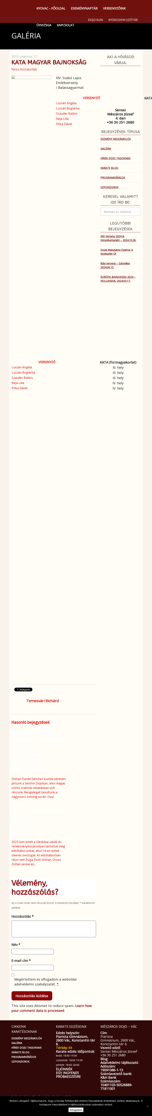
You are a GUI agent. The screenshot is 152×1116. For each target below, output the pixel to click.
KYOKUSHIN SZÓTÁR (123, 20)
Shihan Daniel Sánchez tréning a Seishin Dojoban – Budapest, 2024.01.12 (37, 750)
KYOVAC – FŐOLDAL (51, 8)
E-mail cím (21, 960)
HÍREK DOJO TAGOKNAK (115, 158)
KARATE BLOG (109, 168)
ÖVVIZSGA (44, 25)
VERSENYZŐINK (114, 8)
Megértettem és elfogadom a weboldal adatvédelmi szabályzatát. (45, 981)
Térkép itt (64, 1047)
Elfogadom (76, 1109)
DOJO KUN (95, 20)
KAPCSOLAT (65, 25)
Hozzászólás (22, 916)
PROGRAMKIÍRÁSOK (112, 177)
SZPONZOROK (109, 187)
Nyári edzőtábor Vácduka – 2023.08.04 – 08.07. (37, 820)
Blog (104, 1059)
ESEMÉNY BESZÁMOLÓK (115, 139)
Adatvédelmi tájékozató (119, 1062)
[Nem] (147, 1106)
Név (15, 944)
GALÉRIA (105, 148)
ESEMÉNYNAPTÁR (84, 8)
